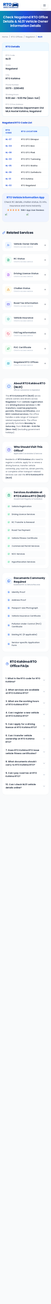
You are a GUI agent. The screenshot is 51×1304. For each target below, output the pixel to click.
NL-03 (9, 159)
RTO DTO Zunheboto (31, 172)
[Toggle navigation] (44, 5)
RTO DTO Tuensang (30, 159)
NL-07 (9, 139)
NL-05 (9, 165)
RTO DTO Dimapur (30, 139)
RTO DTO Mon (28, 146)
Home (5, 36)
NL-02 (9, 185)
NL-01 (8, 178)
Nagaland (30, 36)
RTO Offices (17, 36)
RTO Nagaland (28, 185)
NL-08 (9, 152)
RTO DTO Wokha (29, 165)
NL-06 (9, 172)
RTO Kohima (27, 178)
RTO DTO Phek (28, 152)
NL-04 (9, 146)
